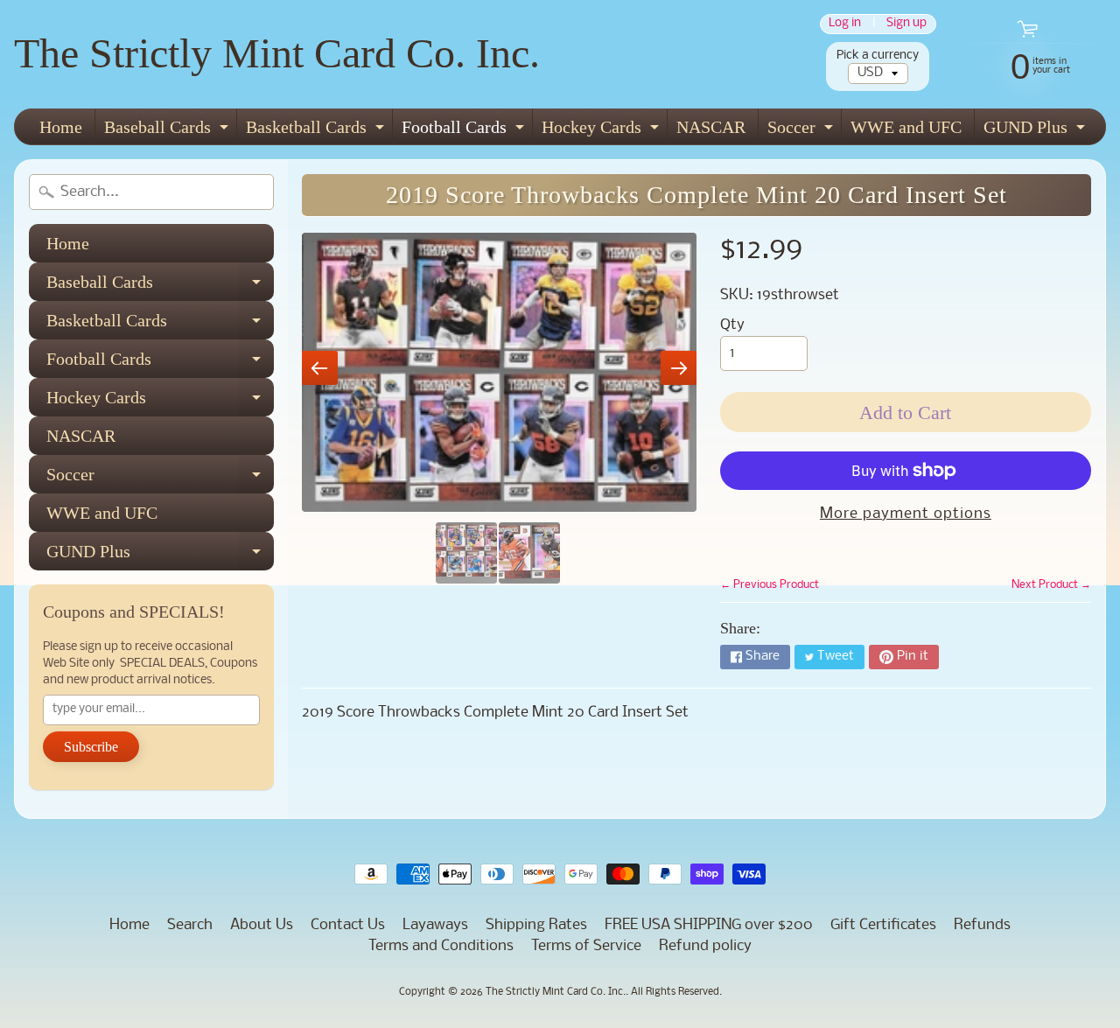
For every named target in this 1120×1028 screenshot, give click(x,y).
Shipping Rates (536, 925)
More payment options (905, 514)
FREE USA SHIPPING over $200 (709, 925)
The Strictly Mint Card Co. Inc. (277, 53)
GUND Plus (1036, 130)
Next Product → (1051, 585)
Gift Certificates (883, 925)
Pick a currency (877, 55)
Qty (732, 325)
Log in (845, 24)
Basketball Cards (317, 130)
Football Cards (465, 130)
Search (190, 925)
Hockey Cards (602, 130)
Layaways (435, 925)
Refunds (982, 925)
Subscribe (91, 746)
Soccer (802, 130)
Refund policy (705, 946)
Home (60, 126)
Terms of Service (586, 946)
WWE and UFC (906, 126)
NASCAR (711, 126)
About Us (261, 925)
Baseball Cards (168, 130)
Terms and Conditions (441, 946)
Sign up (906, 24)
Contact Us (348, 925)
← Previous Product (769, 585)
